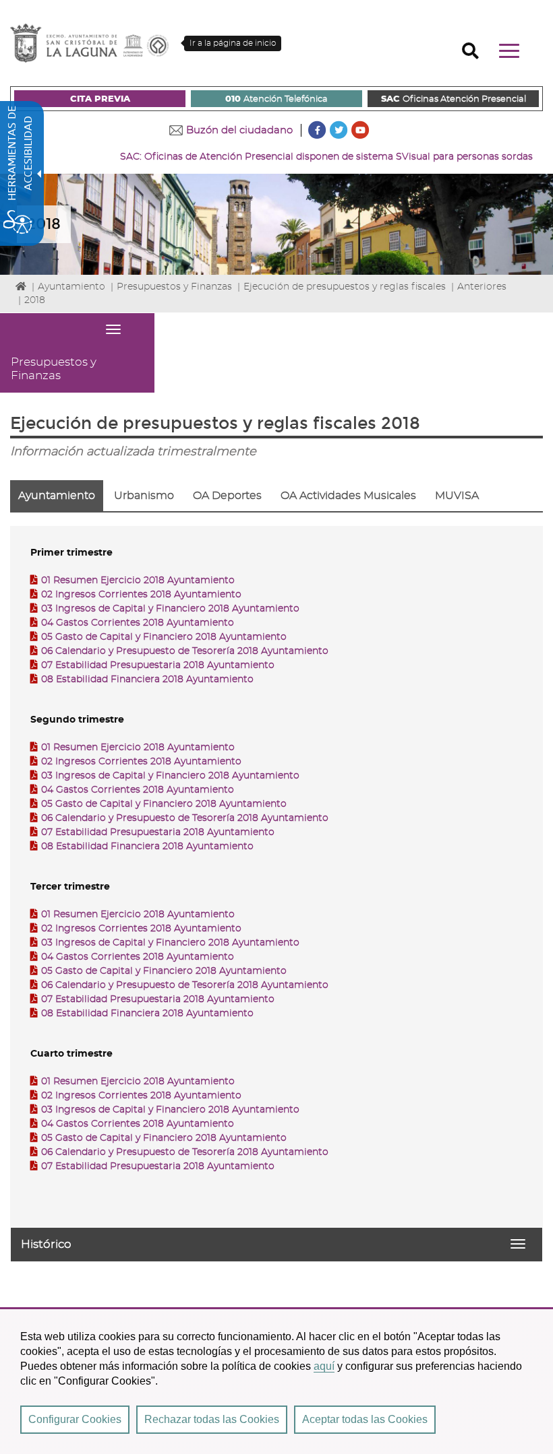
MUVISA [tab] (457, 495)
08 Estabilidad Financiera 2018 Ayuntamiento (147, 679)
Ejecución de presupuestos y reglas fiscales (344, 287)
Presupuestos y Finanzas (174, 287)
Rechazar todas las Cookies (211, 1419)
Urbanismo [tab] (144, 495)
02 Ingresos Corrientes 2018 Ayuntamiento (141, 594)
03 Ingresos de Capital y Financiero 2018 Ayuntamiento (170, 609)
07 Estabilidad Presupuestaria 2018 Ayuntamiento (157, 665)
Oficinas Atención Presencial (453, 99)
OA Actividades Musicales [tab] (348, 495)
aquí (324, 1366)
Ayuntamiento (71, 287)
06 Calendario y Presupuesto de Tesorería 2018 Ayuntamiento (184, 651)
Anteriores (481, 287)
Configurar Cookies (74, 1419)
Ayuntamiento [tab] (56, 495)
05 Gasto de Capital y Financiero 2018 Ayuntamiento (164, 637)
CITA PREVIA (100, 99)
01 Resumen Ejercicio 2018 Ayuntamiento (138, 580)
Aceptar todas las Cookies (365, 1419)
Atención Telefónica (276, 99)
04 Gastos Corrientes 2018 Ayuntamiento (137, 623)
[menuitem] (99, 98)
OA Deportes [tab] (227, 495)
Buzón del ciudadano (239, 130)
